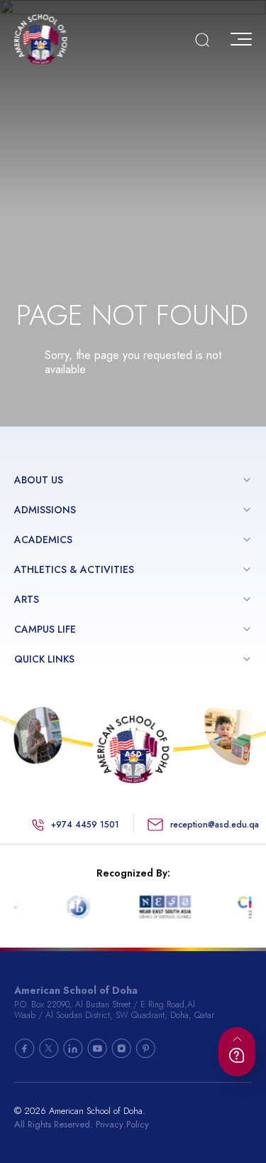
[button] (247, 479)
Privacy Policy (122, 1124)
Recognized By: (133, 873)
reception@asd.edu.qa (214, 824)
